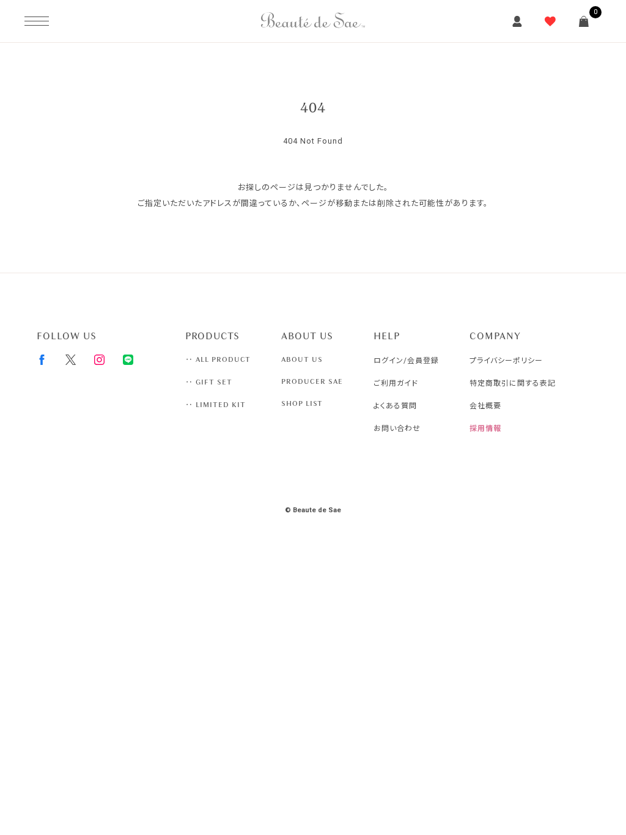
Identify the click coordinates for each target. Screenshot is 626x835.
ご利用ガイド (396, 383)
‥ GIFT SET (208, 382)
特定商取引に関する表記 (513, 383)
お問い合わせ (397, 428)
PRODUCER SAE (312, 381)
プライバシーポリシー (506, 360)
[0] (583, 21)
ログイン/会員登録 (406, 360)
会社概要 (485, 406)
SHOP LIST (302, 403)
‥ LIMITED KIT (215, 405)
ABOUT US (302, 359)
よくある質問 (395, 406)
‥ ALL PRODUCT (218, 359)
